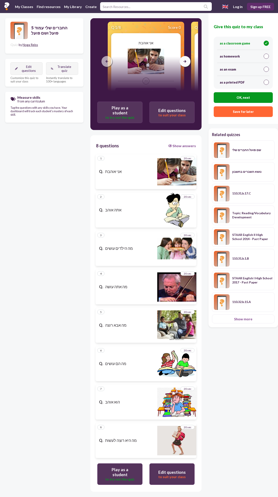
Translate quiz (64, 68)
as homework (230, 56)
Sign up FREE (260, 7)
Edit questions (29, 68)
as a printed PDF (232, 82)
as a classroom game (235, 43)
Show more (243, 319)
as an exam (228, 69)
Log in (238, 7)
